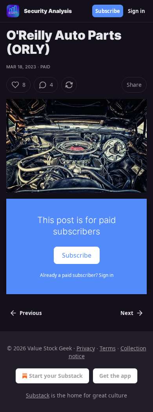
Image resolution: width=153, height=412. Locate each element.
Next (126, 313)
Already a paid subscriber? (76, 275)
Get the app (115, 375)
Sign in (136, 11)
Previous (31, 313)
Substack (37, 395)
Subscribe (107, 11)
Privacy (85, 348)
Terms (108, 348)
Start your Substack (56, 375)
